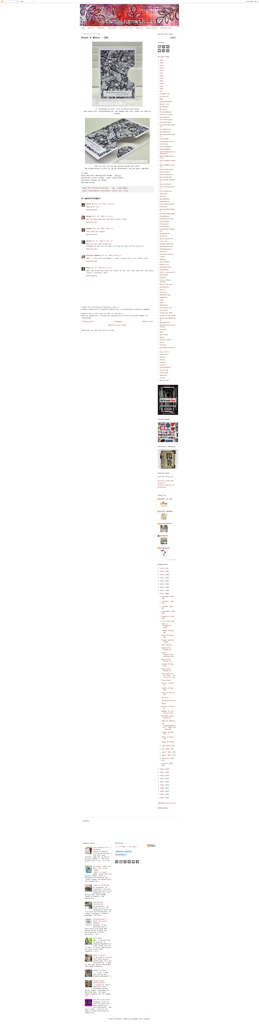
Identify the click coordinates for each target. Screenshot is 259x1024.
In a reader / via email (126, 847)
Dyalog (162, 196)
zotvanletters (166, 523)
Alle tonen (172, 559)
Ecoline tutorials (165, 477)
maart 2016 (167, 755)
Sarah (88, 241)
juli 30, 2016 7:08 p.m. (102, 229)
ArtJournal (164, 96)
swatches (163, 375)
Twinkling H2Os (166, 313)
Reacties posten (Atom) (104, 330)
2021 (161, 84)
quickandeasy (165, 367)
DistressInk (165, 172)
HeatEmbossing (166, 249)
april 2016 (167, 752)
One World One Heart (102, 1000)
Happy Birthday (168, 742)
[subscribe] (120, 863)
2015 (161, 68)
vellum (162, 378)
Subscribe (139, 28)
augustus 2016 (168, 616)
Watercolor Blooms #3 (166, 649)
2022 (161, 86)
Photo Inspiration (167, 272)
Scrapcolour (165, 548)
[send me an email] (167, 52)
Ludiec (162, 257)
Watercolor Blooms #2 (166, 660)
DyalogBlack (165, 199)
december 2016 (168, 596)
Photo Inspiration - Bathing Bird (168, 654)
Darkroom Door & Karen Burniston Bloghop (100, 921)
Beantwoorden (91, 210)
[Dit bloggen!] (121, 188)
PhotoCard (164, 275)
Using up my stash (167, 315)
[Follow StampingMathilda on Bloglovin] (124, 852)
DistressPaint (166, 184)
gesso (162, 337)
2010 (162, 785)
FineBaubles (165, 216)
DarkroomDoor (106, 191)
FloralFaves (165, 227)
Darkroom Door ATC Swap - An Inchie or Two (168, 675)
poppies (163, 362)
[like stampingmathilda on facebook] (163, 52)
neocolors (164, 355)
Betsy (164, 704)
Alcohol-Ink (165, 94)
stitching (164, 373)
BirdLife (163, 109)
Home (83, 28)
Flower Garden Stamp (168, 641)
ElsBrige (163, 207)
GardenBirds (165, 234)
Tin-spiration (166, 308)
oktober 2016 (167, 606)
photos (162, 360)
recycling (164, 370)
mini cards (164, 352)
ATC (161, 91)
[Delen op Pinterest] (126, 188)
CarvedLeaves (165, 132)
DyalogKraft (165, 201)
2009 (162, 788)
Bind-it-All (165, 104)
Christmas (164, 144)
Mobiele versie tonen (117, 325)
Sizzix (162, 290)
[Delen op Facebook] (124, 188)
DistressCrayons (166, 169)
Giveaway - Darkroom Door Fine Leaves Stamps (102, 868)
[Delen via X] (123, 188)
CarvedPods (164, 139)
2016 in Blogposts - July (167, 626)
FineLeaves (164, 224)
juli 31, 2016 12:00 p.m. (102, 241)
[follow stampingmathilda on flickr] (167, 48)
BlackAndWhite (94, 191)
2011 (162, 782)
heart (162, 342)
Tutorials (164, 310)
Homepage (118, 321)
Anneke (89, 229)
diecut (114, 191)
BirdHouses (164, 107)
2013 (161, 63)
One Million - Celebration (99, 903)
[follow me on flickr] (129, 863)
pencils (163, 357)
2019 (161, 78)
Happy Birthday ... (101, 970)
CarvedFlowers (166, 122)
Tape (161, 303)
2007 (162, 794)
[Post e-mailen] (113, 188)
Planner (163, 277)
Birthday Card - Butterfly (168, 717)
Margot (89, 216)
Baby (161, 99)
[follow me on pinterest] (163, 48)
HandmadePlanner (166, 246)
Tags (161, 300)
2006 (162, 798)
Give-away (97, 938)
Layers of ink (166, 499)
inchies (163, 345)
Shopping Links (165, 28)
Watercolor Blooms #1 (166, 670)
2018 (161, 76)
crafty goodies (166, 511)
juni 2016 (166, 746)
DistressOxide (166, 177)
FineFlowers (165, 221)
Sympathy (163, 297)
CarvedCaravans (166, 120)
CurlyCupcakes (166, 147)
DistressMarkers (166, 175)
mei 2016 (166, 749)
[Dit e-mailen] (119, 188)
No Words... (167, 698)
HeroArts (163, 252)
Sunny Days (166, 680)
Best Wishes (167, 645)
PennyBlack (164, 270)
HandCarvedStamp (166, 244)
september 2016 (168, 611)
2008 (162, 791)
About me (91, 28)
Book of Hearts (99, 955)
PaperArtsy (164, 265)
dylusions (164, 335)
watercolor (164, 380)
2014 (161, 65)
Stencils (163, 292)
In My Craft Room (125, 28)
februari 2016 (168, 758)
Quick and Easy (166, 284)
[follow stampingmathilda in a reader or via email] (159, 48)
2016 (161, 71)
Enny (88, 268)
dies (120, 191)
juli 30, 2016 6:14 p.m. (102, 216)
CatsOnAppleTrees (167, 141)
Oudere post (148, 321)
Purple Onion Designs (165, 281)
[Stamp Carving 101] (167, 803)
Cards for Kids (166, 115)
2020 (161, 81)
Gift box (163, 241)
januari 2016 (167, 763)
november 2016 (168, 601)
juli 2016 (166, 621)
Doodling (163, 194)
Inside (126, 191)
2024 (162, 568)
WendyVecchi (165, 322)
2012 (161, 60)
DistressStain (166, 191)
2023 (161, 89)
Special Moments (168, 721)
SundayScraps (165, 295)
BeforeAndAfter (166, 102)
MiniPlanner (165, 262)
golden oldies (166, 340)
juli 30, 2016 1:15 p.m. (104, 204)
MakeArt (163, 259)
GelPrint (163, 236)
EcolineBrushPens (167, 204)
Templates (101, 28)
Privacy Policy (151, 28)
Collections (112, 28)
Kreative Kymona (93, 255)
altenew (163, 329)
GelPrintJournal (166, 239)
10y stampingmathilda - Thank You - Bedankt (169, 726)
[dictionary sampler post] (167, 459)
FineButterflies (166, 219)
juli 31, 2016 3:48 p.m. (111, 255)
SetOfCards (164, 287)
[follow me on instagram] (159, 52)
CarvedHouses (165, 129)
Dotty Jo (90, 204)
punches (163, 365)
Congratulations (168, 700)
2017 (161, 73)
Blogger (147, 1019)
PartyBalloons (166, 267)
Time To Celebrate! (101, 885)
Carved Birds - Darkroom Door (99, 982)
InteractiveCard (166, 254)
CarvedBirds (165, 117)
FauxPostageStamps (167, 214)
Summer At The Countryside (168, 712)
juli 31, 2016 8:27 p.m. (101, 268)
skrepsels (164, 536)
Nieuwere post (88, 321)
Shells (118, 176)
